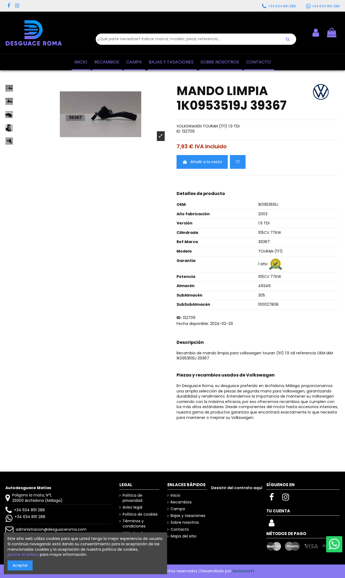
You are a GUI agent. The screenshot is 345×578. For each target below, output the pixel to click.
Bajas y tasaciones (188, 515)
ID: (179, 131)
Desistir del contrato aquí (236, 487)
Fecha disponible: (193, 323)
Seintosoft (243, 571)
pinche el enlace (23, 554)
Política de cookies (140, 514)
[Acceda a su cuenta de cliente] (271, 524)
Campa (178, 509)
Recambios (181, 502)
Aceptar (20, 565)
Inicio (175, 495)
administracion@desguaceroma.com (51, 529)
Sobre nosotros (185, 522)
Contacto (180, 529)
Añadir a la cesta (206, 161)
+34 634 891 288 (29, 510)
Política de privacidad (132, 498)
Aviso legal (132, 507)
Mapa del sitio (183, 536)
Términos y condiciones (134, 524)
